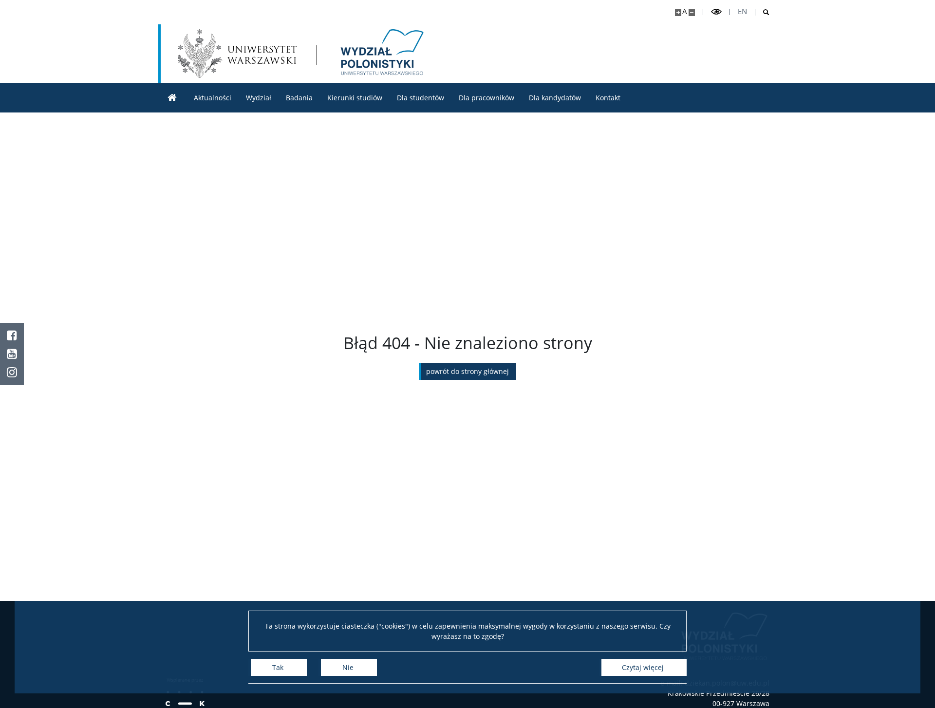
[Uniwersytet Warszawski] (237, 53)
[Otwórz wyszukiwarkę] (762, 12)
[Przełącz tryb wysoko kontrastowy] (716, 12)
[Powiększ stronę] (678, 12)
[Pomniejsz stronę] (692, 12)
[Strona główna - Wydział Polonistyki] (380, 53)
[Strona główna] (172, 97)
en (742, 11)
